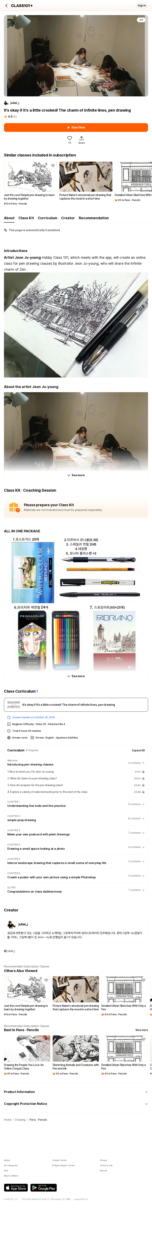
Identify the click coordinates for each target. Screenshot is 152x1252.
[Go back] (6, 5)
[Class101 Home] (22, 6)
